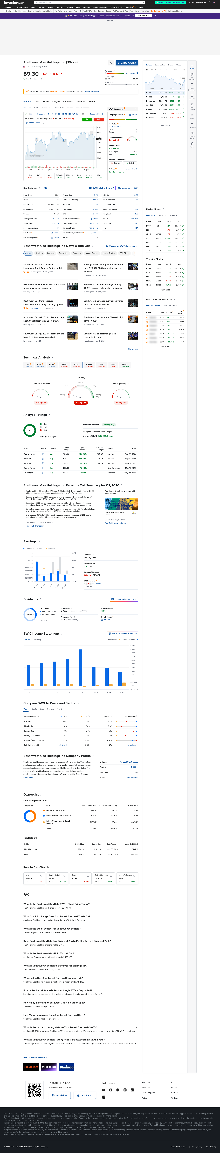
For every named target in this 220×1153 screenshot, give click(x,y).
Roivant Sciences (101, 875)
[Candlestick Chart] (26, 114)
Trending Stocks (154, 259)
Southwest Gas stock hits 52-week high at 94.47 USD (103, 319)
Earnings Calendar (34, 11)
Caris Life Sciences (126, 875)
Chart (37, 101)
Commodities (160, 65)
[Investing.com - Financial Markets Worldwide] (14, 2)
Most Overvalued (170, 305)
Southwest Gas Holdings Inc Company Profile (57, 756)
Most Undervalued (153, 305)
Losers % (173, 215)
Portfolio (174, 1093)
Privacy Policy (197, 1147)
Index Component (82, 108)
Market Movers (153, 209)
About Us (146, 1082)
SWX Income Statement (41, 633)
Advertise (146, 1087)
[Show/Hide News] (83, 114)
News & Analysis (51, 101)
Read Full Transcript (35, 526)
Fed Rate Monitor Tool (120, 11)
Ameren (28, 875)
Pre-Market (58, 11)
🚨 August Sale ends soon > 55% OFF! (170, 2)
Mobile (174, 1087)
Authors (145, 1098)
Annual (26, 640)
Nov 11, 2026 (93, 223)
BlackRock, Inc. (31, 849)
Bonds (170, 65)
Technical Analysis (37, 357)
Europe (108, 11)
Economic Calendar (100, 7)
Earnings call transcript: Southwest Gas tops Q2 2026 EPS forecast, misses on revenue (103, 268)
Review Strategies (92, 91)
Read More (28, 777)
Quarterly (37, 640)
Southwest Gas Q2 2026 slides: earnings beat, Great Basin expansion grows (43, 319)
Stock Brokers (99, 11)
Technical (81, 101)
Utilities (134, 767)
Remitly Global (54, 875)
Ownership (46, 108)
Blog (173, 1082)
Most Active (145, 11)
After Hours (68, 11)
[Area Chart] (30, 114)
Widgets (174, 1098)
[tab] (28, 365)
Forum (92, 101)
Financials (68, 101)
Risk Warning (211, 1147)
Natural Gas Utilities (129, 762)
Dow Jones (150, 101)
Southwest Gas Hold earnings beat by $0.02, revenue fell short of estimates (103, 286)
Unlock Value (130, 73)
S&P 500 (149, 105)
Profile (36, 108)
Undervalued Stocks (175, 11)
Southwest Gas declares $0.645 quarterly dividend (100, 335)
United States (47, 11)
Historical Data (58, 108)
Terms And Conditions (179, 1147)
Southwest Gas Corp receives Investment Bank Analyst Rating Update (43, 266)
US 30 (148, 93)
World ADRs (88, 11)
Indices (149, 65)
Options (70, 108)
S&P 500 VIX (151, 113)
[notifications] (209, 2)
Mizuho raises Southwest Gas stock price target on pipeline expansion (44, 286)
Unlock (64, 745)
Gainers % (162, 215)
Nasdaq (149, 109)
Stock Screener (116, 7)
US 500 (149, 97)
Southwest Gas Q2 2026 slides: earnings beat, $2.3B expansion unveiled (43, 335)
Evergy (74, 875)
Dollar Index (150, 117)
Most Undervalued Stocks (159, 299)
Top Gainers (134, 11)
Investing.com (36, 308)
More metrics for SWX (128, 188)
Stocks (8, 11)
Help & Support (148, 1093)
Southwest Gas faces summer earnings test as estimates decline (103, 303)
